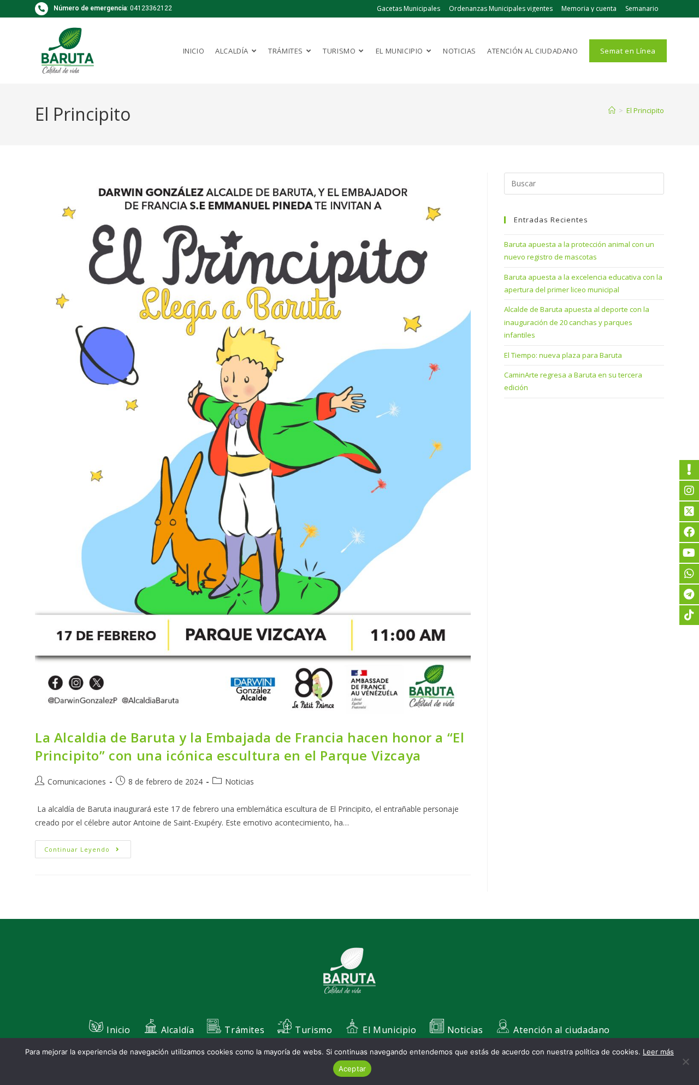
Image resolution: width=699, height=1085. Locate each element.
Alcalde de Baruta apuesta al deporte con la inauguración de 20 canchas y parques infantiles (576, 322)
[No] (685, 1061)
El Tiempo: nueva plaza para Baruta (563, 355)
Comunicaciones (77, 781)
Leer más (658, 1051)
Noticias (239, 781)
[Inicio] (611, 110)
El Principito (645, 110)
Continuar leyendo (87, 846)
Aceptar (352, 1068)
